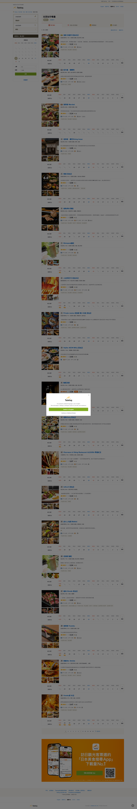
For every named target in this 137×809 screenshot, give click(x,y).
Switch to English (68, 409)
